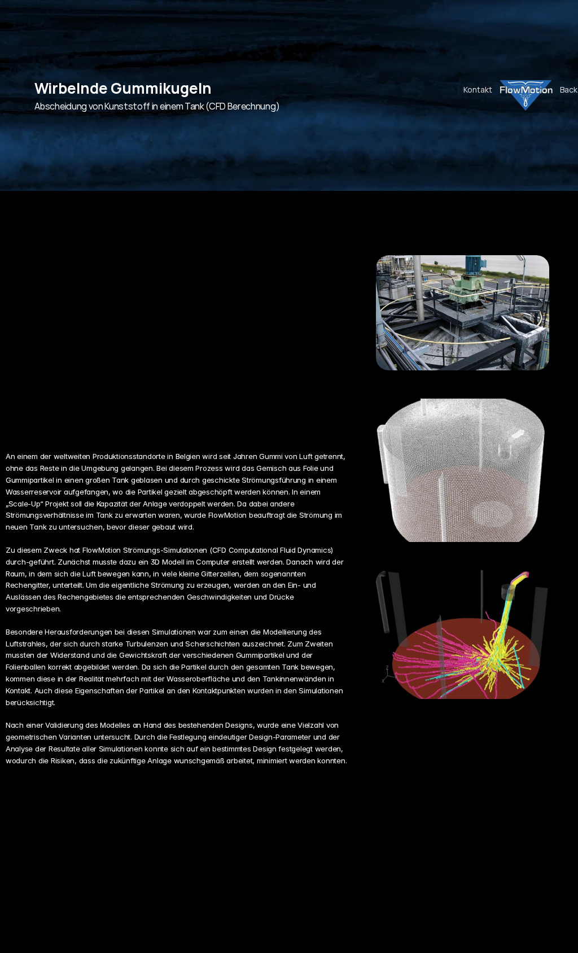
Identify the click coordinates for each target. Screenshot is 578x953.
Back (568, 89)
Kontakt (477, 89)
